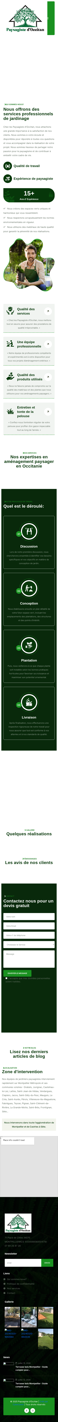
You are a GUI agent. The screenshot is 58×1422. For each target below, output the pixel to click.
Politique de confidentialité (20, 1283)
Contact (11, 1293)
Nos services (13, 1288)
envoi (47, 1263)
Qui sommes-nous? (16, 1279)
